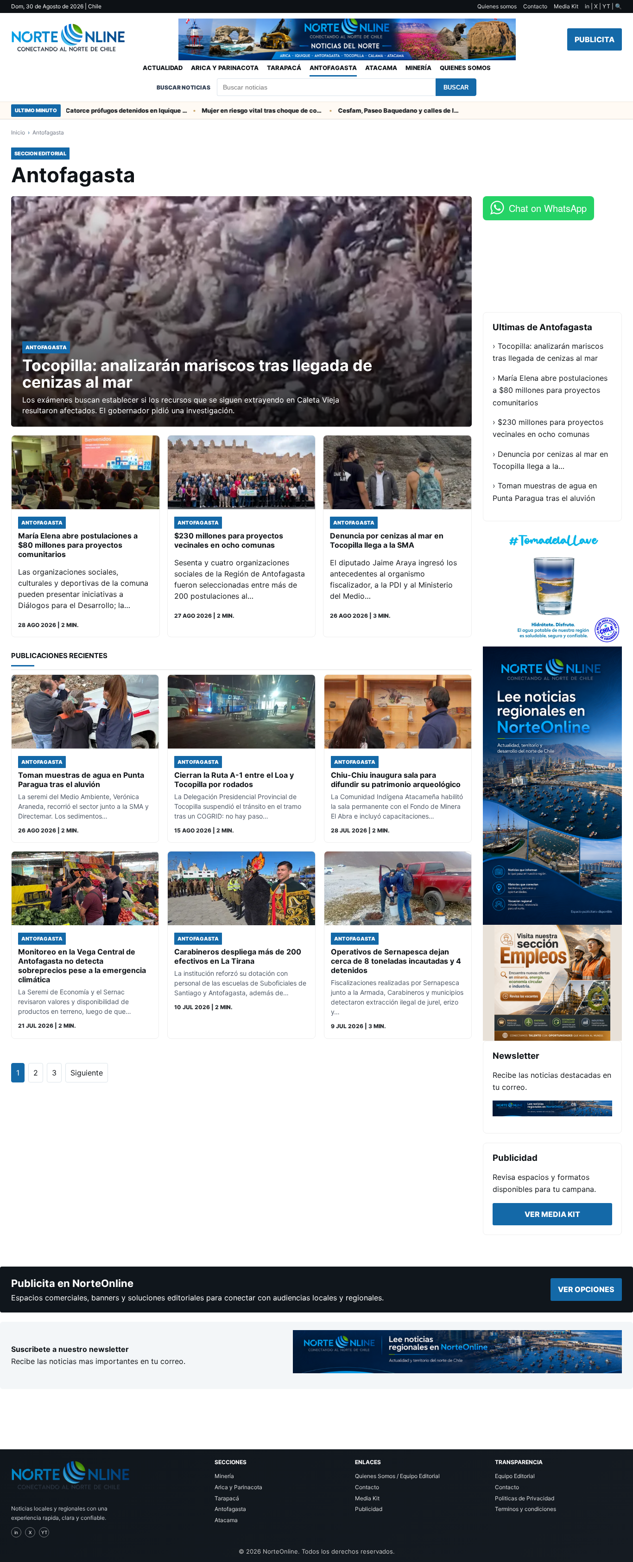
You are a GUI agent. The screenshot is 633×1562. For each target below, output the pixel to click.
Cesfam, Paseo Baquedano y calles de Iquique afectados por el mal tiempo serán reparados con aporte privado (367, 110)
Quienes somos (497, 6)
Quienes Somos (465, 67)
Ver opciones (586, 1289)
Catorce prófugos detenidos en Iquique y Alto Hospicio (94, 110)
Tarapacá (284, 67)
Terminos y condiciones (525, 1508)
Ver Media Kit (552, 1214)
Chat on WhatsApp (548, 208)
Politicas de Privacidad (524, 1498)
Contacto (535, 6)
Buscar (455, 87)
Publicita (594, 39)
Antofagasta (333, 67)
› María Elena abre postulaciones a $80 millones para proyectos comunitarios (550, 390)
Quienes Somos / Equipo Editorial (397, 1475)
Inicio (18, 132)
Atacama (381, 67)
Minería (418, 67)
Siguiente (86, 1072)
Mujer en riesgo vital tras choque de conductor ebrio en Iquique (230, 110)
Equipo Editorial (515, 1475)
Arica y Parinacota (225, 67)
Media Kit (566, 6)
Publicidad (368, 1508)
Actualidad (163, 67)
